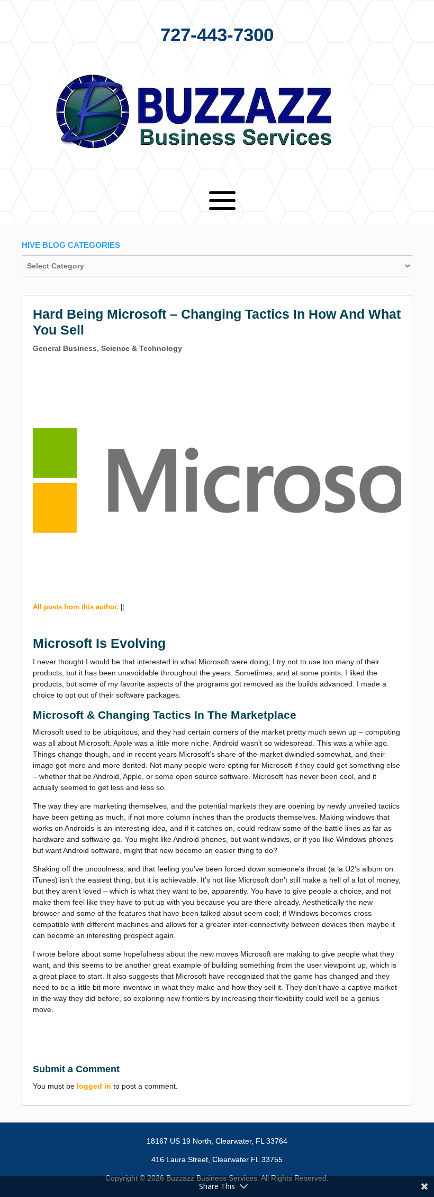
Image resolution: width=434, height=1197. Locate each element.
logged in (94, 1086)
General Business (65, 348)
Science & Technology (141, 348)
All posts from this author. (76, 607)
